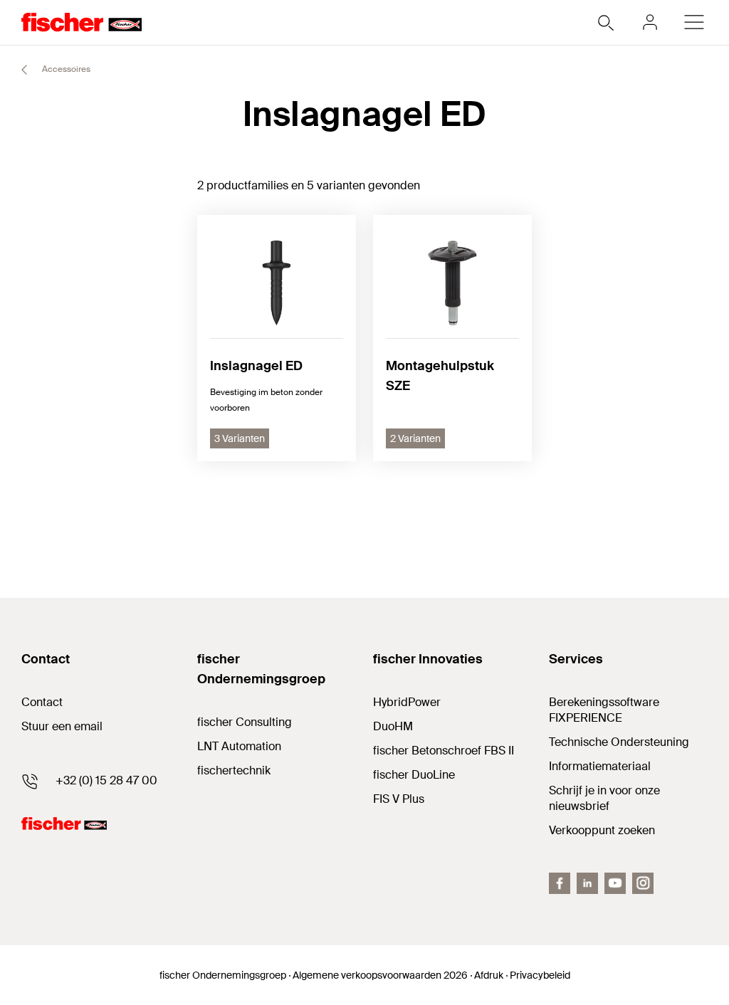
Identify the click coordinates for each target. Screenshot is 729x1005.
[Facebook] (559, 883)
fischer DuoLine (414, 774)
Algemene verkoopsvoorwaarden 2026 (380, 975)
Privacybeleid (540, 975)
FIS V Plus (398, 798)
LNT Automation (239, 746)
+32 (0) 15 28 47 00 (106, 780)
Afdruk (488, 975)
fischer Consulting (244, 722)
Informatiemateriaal (600, 766)
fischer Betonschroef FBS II (443, 750)
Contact (42, 702)
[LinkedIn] (587, 883)
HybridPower (407, 702)
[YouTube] (615, 883)
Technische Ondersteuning (619, 742)
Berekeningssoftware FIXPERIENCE (604, 710)
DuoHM (393, 726)
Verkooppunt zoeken (602, 830)
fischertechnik (234, 770)
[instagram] (643, 883)
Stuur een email (62, 726)
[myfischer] (650, 22)
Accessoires (65, 69)
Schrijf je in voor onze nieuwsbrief (604, 798)
